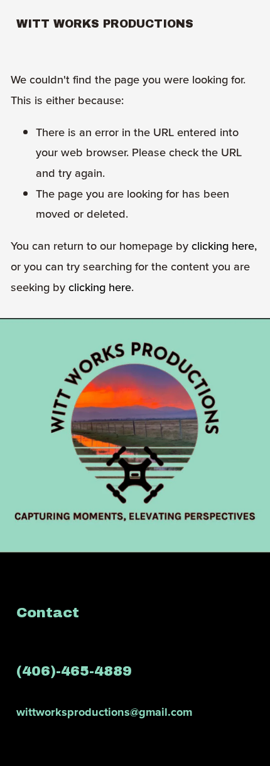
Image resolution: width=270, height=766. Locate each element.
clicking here (223, 245)
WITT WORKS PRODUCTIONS (104, 24)
